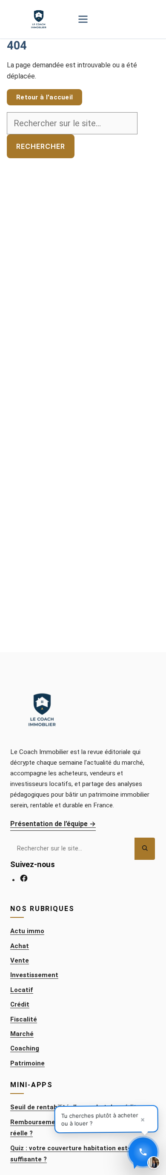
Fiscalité (23, 1019)
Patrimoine (27, 1063)
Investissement (34, 975)
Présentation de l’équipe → (53, 824)
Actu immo (27, 931)
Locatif (21, 990)
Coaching (24, 1048)
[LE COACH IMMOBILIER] (38, 19)
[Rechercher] (145, 848)
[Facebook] (24, 880)
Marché (22, 1034)
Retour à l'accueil (44, 97)
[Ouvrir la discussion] (143, 1151)
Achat (19, 946)
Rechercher (40, 146)
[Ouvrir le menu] (83, 19)
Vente (19, 960)
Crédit (19, 1004)
